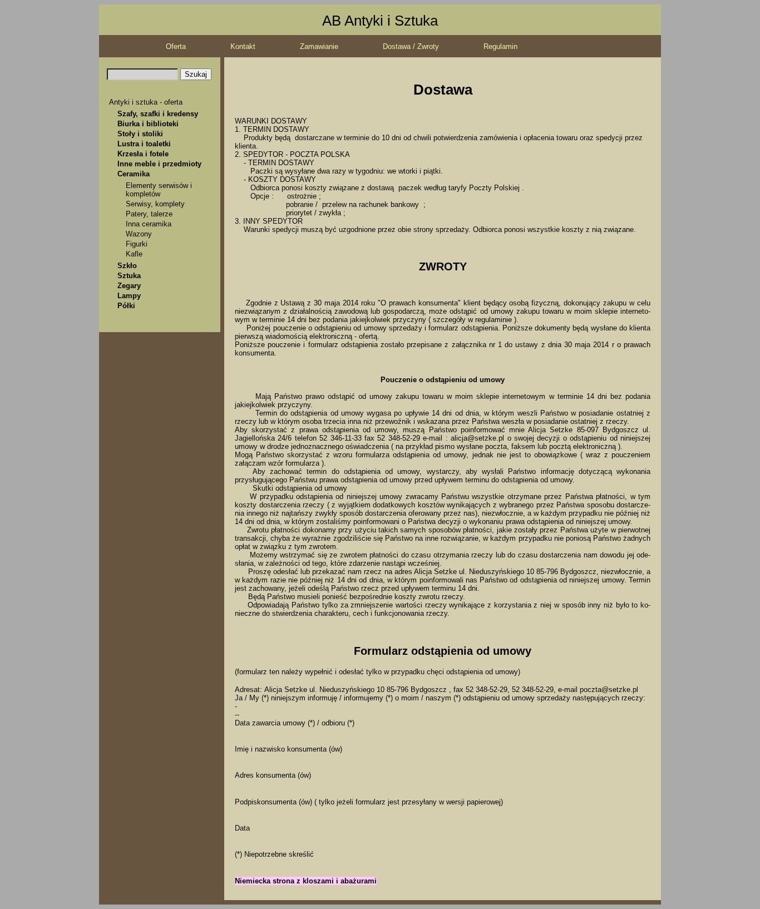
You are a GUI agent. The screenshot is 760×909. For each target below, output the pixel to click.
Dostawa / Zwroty (411, 46)
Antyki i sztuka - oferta (145, 102)
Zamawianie (319, 46)
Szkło (127, 265)
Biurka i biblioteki (148, 124)
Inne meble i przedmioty (159, 164)
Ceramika (133, 174)
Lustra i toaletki (144, 144)
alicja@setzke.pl (477, 438)
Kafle (134, 254)
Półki (126, 306)
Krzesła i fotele (143, 154)
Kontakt (242, 46)
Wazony (139, 234)
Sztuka (129, 275)
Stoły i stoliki (140, 134)
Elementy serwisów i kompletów (159, 189)
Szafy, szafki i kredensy (157, 114)
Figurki (136, 244)
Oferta (176, 46)
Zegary (129, 285)
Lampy (129, 296)
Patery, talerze (149, 214)
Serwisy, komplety (155, 204)
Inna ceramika (148, 224)
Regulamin (500, 46)
